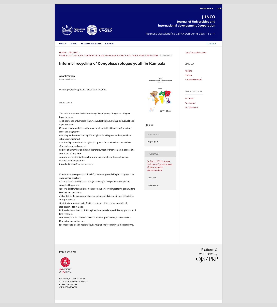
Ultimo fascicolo (91, 43)
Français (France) (193, 79)
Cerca (212, 43)
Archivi (109, 43)
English (188, 75)
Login (219, 8)
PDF (150, 125)
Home (63, 52)
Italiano (188, 70)
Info (62, 43)
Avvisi (73, 43)
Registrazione (206, 8)
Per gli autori (190, 103)
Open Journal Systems (195, 52)
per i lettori (189, 98)
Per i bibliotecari (191, 107)
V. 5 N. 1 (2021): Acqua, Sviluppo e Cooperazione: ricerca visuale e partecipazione (108, 55)
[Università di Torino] (65, 273)
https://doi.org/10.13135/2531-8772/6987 (85, 89)
